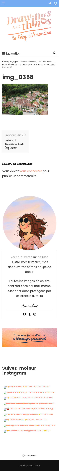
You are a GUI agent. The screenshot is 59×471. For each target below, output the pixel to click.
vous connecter (31, 171)
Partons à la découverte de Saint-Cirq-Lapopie (32, 64)
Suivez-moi (30, 455)
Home (5, 61)
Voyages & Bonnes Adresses (23, 61)
